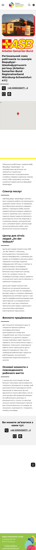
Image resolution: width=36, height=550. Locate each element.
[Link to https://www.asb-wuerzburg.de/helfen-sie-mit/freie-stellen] (9, 94)
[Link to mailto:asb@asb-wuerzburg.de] (4, 94)
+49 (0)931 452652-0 (9, 546)
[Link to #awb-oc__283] (3, 5)
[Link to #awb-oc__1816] (34, 5)
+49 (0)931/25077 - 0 (18, 88)
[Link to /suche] (29, 5)
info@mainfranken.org (10, 548)
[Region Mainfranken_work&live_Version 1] (16, 5)
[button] (18, 114)
